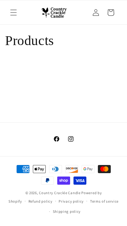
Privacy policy (71, 201)
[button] (13, 12)
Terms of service (104, 201)
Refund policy (40, 201)
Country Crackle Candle (59, 192)
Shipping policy (67, 211)
